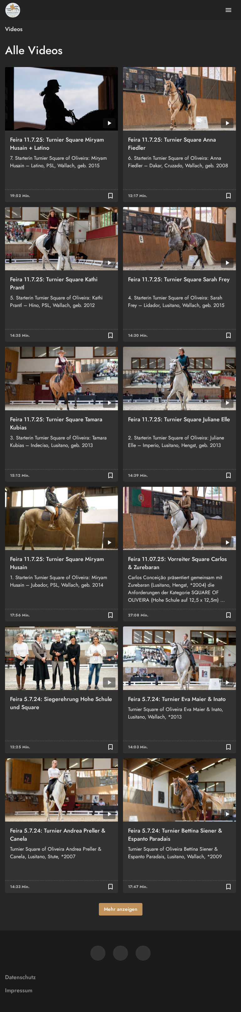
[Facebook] (97, 953)
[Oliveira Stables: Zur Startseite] (12, 10)
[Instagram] (120, 953)
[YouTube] (143, 953)
